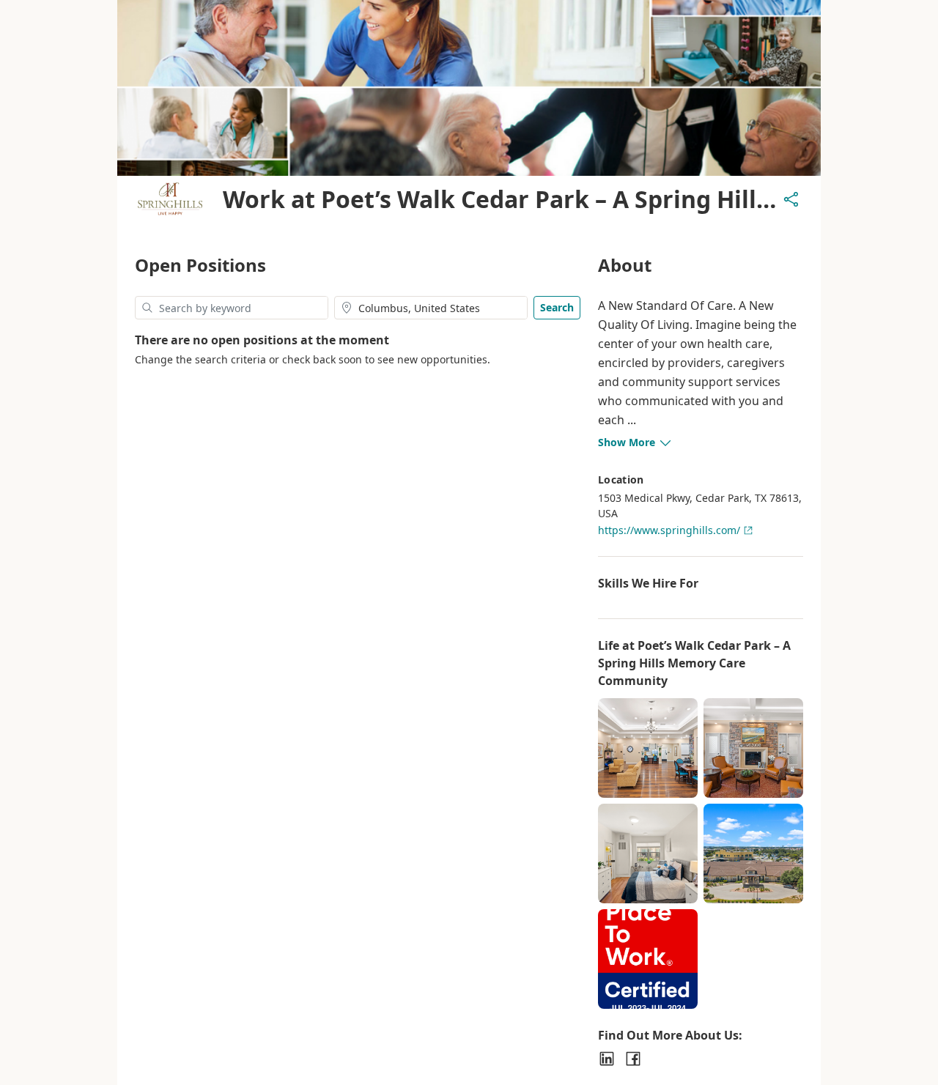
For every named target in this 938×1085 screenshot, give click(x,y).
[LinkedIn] (607, 1058)
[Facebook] (633, 1058)
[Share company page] (791, 199)
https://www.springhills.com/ (669, 530)
